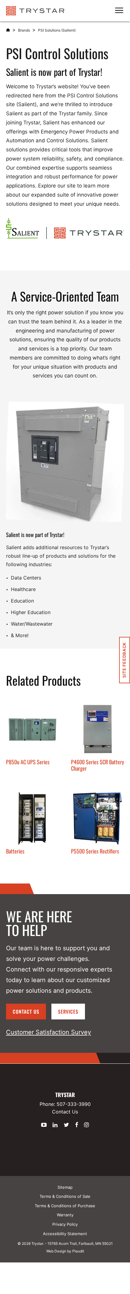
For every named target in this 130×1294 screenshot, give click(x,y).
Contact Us (26, 1011)
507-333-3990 (74, 1104)
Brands (24, 30)
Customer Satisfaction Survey (48, 1032)
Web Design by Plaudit (65, 1251)
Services (68, 1011)
